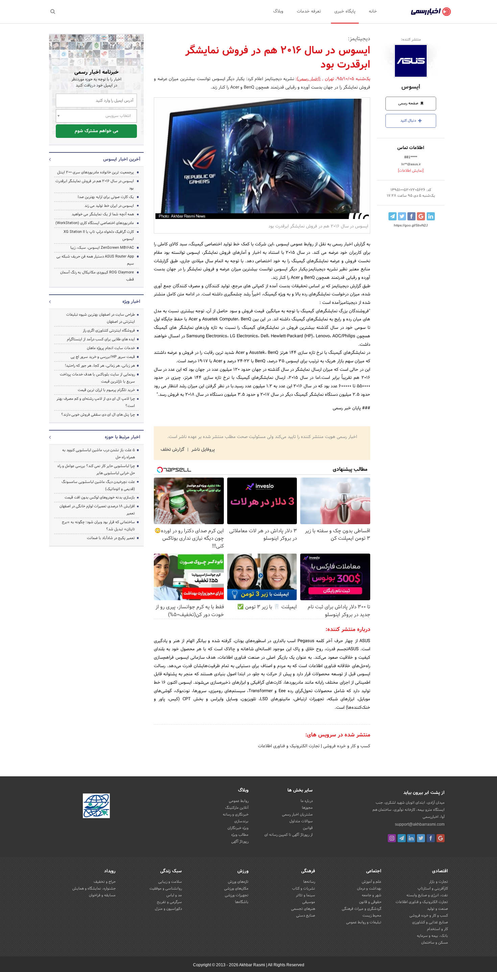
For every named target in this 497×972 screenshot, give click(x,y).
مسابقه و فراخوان (102, 895)
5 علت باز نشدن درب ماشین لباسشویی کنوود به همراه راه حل (98, 453)
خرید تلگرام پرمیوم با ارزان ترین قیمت (106, 390)
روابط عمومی (239, 801)
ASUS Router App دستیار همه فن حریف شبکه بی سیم (95, 260)
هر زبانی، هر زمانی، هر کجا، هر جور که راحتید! (100, 366)
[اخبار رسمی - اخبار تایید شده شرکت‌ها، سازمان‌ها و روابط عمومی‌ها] (430, 12)
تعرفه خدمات (309, 11)
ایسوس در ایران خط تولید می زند (109, 206)
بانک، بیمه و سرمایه (432, 936)
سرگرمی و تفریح (169, 902)
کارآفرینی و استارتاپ (433, 888)
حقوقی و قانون (370, 902)
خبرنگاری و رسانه (236, 814)
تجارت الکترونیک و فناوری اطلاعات (289, 746)
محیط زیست (371, 916)
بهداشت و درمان (369, 888)
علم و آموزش (371, 882)
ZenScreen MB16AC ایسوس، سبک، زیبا (102, 248)
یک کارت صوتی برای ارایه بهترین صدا (106, 197)
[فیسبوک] (431, 838)
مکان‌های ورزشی (236, 888)
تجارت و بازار (438, 882)
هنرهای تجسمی (303, 909)
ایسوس (410, 87)
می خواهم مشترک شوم (96, 131)
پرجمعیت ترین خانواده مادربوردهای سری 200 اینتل (95, 172)
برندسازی (241, 821)
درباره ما (307, 801)
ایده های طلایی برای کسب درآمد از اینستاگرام (101, 339)
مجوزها (307, 808)
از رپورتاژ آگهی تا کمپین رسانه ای (288, 835)
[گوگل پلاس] (440, 838)
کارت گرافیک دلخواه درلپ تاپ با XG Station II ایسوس (99, 235)
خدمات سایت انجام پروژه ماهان (111, 348)
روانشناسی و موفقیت (165, 888)
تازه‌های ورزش (238, 882)
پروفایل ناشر (202, 450)
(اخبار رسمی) (309, 79)
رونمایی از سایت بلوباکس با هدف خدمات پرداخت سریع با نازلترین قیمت (97, 378)
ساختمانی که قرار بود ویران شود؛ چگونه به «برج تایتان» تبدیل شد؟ (98, 525)
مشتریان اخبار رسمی (297, 814)
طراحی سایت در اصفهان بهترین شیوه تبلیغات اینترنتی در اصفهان (100, 318)
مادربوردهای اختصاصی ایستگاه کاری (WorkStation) (94, 223)
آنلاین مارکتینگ (237, 808)
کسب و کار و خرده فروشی (346, 746)
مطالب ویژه (240, 835)
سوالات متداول (301, 821)
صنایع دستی (305, 916)
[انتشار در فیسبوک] (411, 216)
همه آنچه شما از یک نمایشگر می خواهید (103, 214)
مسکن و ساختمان (434, 943)
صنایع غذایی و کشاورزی (430, 922)
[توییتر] (421, 838)
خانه (373, 11)
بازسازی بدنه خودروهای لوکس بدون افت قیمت (100, 497)
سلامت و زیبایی (170, 882)
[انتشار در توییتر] (402, 216)
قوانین (308, 828)
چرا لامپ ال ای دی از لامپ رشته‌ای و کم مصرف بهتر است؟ (95, 402)
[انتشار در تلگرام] (392, 216)
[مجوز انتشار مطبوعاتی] (96, 806)
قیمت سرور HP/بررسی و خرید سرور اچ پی (103, 357)
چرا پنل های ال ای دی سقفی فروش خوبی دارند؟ (98, 415)
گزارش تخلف (173, 450)
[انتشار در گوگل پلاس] (421, 216)
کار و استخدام (437, 929)
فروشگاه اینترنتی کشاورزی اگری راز (109, 330)
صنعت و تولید (437, 909)
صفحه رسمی (408, 103)
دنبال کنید (408, 121)
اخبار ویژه (131, 302)
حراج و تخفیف (105, 882)
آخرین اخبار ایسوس (121, 159)
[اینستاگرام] (392, 838)
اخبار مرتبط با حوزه (122, 437)
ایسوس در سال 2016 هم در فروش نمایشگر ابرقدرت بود (94, 184)
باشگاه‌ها (242, 902)
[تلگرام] (402, 838)
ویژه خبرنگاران (238, 828)
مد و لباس (174, 895)
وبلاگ (278, 11)
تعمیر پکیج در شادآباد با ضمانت (111, 538)
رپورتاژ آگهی (240, 842)
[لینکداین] (411, 838)
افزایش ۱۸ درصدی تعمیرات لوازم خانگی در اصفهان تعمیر (97, 509)
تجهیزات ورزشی (237, 895)
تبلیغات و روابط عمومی (363, 922)
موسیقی (308, 902)
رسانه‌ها (309, 882)
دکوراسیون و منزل (168, 909)
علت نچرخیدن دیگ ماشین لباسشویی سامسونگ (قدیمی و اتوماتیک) (98, 485)
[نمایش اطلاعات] (411, 171)
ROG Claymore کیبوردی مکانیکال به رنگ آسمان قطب (97, 276)
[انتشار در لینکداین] (431, 216)
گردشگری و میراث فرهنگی (361, 909)
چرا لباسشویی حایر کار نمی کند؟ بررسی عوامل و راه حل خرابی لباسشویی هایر (96, 469)
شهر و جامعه (371, 895)
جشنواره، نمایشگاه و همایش (94, 888)
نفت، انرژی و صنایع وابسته (427, 895)
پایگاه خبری (344, 11)
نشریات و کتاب (303, 888)
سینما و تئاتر (305, 895)
